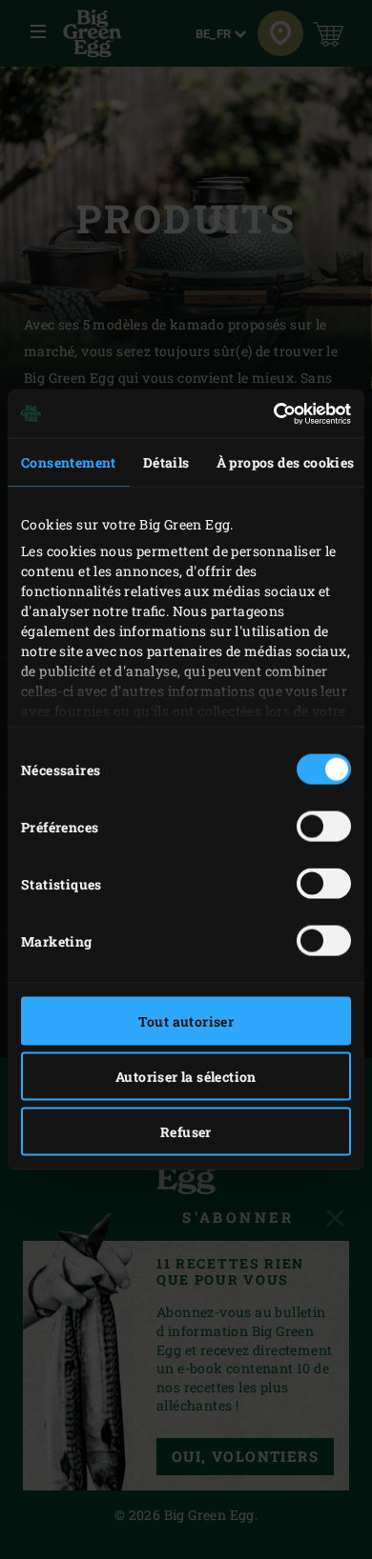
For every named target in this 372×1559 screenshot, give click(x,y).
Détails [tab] (166, 462)
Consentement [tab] (68, 462)
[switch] (324, 826)
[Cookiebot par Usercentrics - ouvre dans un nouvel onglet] (268, 413)
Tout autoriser (186, 1021)
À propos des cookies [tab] (286, 462)
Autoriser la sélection (186, 1077)
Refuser (186, 1132)
